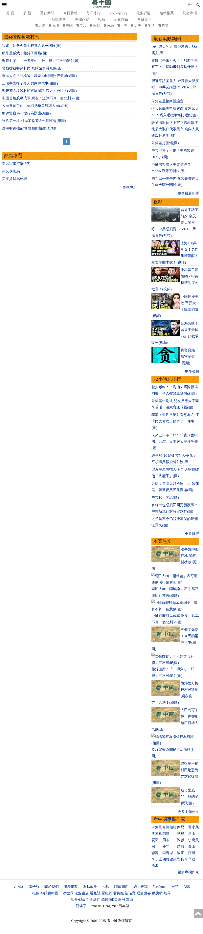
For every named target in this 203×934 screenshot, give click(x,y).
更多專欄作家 (188, 872)
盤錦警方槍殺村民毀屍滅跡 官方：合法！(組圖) (39, 91)
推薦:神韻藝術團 (45, 893)
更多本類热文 (188, 812)
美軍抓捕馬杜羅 (14, 179)
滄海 (155, 866)
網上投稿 (140, 887)
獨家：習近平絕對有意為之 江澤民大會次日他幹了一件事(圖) (175, 421)
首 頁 (10, 13)
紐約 (96, 899)
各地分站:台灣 (81, 899)
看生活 (149, 26)
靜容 (155, 853)
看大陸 (40, 26)
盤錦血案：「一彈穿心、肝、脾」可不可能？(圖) (40, 61)
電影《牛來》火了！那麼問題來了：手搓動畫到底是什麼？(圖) (174, 66)
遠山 (191, 833)
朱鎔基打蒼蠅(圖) (165, 143)
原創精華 (121, 20)
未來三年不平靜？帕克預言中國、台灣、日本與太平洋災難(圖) (174, 441)
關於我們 (51, 887)
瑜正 (180, 853)
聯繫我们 (121, 887)
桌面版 (18, 887)
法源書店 (82, 893)
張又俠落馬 (11, 171)
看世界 (122, 26)
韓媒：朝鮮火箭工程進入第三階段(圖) (31, 46)
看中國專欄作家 (169, 819)
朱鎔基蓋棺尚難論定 (167, 101)
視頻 (101, 20)
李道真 (156, 833)
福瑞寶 (130, 893)
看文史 (135, 26)
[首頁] (101, 7)
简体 (190, 4)
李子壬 (156, 859)
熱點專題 (59, 20)
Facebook (160, 887)
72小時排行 (118, 13)
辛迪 (191, 859)
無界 (167, 893)
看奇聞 (163, 26)
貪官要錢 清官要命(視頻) (188, 356)
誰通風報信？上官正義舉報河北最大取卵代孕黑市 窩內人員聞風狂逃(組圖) (175, 129)
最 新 (27, 13)
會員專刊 (144, 20)
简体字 (81, 906)
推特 (175, 887)
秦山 (191, 846)
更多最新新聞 (188, 193)
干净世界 (66, 893)
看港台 (81, 26)
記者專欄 (190, 13)
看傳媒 (118, 893)
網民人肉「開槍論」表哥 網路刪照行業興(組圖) (39, 76)
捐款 (105, 887)
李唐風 (193, 840)
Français (95, 906)
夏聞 (155, 840)
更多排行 (192, 534)
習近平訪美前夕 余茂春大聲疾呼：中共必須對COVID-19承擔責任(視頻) (175, 87)
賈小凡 (193, 827)
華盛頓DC (109, 899)
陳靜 (180, 840)
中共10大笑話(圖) (165, 497)
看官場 (53, 26)
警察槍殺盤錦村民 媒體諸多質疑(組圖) (32, 68)
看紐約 (108, 26)
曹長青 (182, 859)
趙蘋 (180, 846)
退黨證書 (144, 893)
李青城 (167, 853)
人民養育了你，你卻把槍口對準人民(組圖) (35, 106)
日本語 (124, 906)
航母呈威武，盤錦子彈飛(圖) (24, 53)
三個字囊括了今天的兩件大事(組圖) (30, 83)
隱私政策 (90, 887)
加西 (129, 899)
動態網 (157, 893)
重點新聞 (47, 13)
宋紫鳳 (156, 827)
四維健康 (169, 859)
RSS (187, 887)
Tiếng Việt (110, 906)
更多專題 (130, 187)
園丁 (155, 846)
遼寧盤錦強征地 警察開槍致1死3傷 (29, 128)
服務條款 (71, 887)
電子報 (34, 887)
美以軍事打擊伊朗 (16, 164)
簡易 (180, 827)
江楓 (191, 853)
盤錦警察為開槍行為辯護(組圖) (26, 113)
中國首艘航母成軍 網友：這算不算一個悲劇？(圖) (41, 98)
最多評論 (143, 13)
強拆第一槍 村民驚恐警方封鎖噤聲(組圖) (34, 121)
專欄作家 (82, 20)
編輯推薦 (167, 13)
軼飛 (180, 833)
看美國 (67, 26)
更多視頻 (192, 371)
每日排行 (93, 13)
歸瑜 (165, 833)
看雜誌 (95, 893)
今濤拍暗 (169, 827)
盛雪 (165, 846)
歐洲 (121, 899)
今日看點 (70, 13)
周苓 (165, 840)
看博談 (94, 26)
